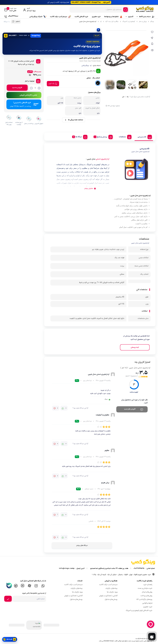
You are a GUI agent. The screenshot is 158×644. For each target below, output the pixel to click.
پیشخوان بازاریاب (111, 588)
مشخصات (122, 137)
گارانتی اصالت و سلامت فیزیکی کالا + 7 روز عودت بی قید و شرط (101, 282)
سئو (145, 638)
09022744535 (139, 568)
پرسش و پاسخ (102, 137)
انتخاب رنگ (96, 78)
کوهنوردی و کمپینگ (128, 21)
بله (128, 97)
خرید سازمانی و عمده (145, 588)
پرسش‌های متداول (111, 599)
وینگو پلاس (85, 65)
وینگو (152, 21)
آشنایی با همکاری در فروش (108, 595)
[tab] (144, 136)
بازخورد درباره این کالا (114, 106)
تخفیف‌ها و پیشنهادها (111, 16)
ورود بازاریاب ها (112, 592)
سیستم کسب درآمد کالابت (58, 16)
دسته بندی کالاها (145, 16)
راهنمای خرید (147, 584)
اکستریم (130, 16)
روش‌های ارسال (147, 592)
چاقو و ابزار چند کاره (111, 21)
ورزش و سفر (143, 21)
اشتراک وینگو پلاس (35, 16)
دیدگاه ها (79, 137)
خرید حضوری (96, 16)
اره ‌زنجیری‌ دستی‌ (102, 159)
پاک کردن (51, 83)
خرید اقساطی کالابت (81, 16)
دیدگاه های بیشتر (82, 545)
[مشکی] (98, 83)
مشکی (122, 274)
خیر (123, 97)
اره (101, 21)
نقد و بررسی (142, 137)
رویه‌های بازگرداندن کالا (144, 599)
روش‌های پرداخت (146, 595)
